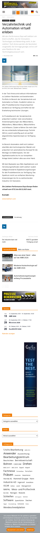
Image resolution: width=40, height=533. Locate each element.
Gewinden (18, 475)
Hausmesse (26, 475)
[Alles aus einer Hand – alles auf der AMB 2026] (7, 257)
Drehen (27, 464)
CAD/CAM (17, 464)
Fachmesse (9, 471)
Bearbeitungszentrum (16, 457)
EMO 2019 (15, 468)
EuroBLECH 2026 (15, 329)
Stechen (28, 500)
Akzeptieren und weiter (15, 530)
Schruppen (18, 497)
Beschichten (8, 460)
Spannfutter (19, 500)
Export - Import (24, 467)
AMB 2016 (27, 450)
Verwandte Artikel (9, 249)
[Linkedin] (4, 60)
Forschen (28, 471)
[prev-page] (3, 286)
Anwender (9, 453)
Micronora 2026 (14, 322)
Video (27, 504)
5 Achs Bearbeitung (13, 450)
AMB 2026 (12, 316)
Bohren (7, 464)
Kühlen (13, 486)
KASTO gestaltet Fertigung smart (32, 241)
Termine (12, 20)
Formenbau (20, 471)
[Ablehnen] (37, 523)
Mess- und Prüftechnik (23, 489)
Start (3, 17)
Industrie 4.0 (9, 482)
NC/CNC (6, 493)
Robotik (22, 493)
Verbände (20, 504)
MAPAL (6, 489)
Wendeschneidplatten (14, 507)
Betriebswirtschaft (23, 460)
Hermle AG (7, 479)
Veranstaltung (12, 504)
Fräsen (8, 475)
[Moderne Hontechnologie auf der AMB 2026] (7, 268)
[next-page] (7, 286)
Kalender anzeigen (8, 333)
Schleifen (8, 496)
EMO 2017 (6, 468)
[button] (3, 12)
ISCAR (6, 486)
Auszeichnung (23, 454)
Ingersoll (21, 482)
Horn (32, 479)
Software (8, 500)
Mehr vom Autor (23, 249)
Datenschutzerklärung (27, 526)
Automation (10, 17)
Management (26, 486)
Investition (29, 482)
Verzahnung (18, 217)
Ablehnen (30, 530)
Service (25, 497)
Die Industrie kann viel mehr (9, 241)
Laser (18, 486)
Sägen (5, 504)
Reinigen (13, 493)
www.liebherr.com (9, 199)
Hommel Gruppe (20, 479)
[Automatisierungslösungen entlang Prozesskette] (7, 278)
